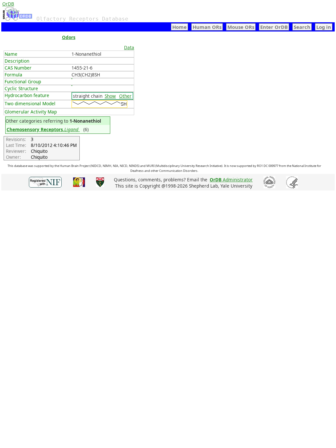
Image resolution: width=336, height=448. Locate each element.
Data (129, 47)
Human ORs (207, 27)
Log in (323, 27)
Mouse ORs (240, 27)
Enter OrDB (274, 27)
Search (302, 27)
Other (125, 96)
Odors (68, 37)
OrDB (8, 4)
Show (110, 96)
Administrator (231, 179)
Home (179, 27)
